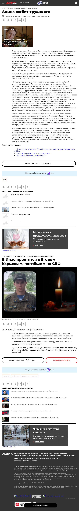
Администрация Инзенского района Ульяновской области (21, 319)
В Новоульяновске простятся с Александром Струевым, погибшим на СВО (35, 417)
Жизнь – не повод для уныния (20, 214)
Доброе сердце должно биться (21, 194)
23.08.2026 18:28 (7, 256)
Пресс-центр (35, 453)
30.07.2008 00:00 (7, 8)
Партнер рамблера (70, 498)
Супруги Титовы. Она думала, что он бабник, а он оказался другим (32, 207)
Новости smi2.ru (9, 250)
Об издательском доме (22, 453)
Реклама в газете (46, 453)
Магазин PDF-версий (60, 453)
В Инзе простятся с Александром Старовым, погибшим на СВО (31, 411)
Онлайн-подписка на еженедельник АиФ (27, 456)
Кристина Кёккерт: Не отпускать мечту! (33, 153)
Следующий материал (40, 505)
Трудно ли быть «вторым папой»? (30, 155)
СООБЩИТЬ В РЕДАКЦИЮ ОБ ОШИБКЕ (25, 460)
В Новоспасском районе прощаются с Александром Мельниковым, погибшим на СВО (38, 397)
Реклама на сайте (68, 456)
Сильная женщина (17, 221)
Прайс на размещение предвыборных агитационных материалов (36, 458)
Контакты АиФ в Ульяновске (52, 456)
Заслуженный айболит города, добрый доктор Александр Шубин (32, 201)
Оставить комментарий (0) (61, 360)
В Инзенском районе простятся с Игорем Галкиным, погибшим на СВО (34, 404)
